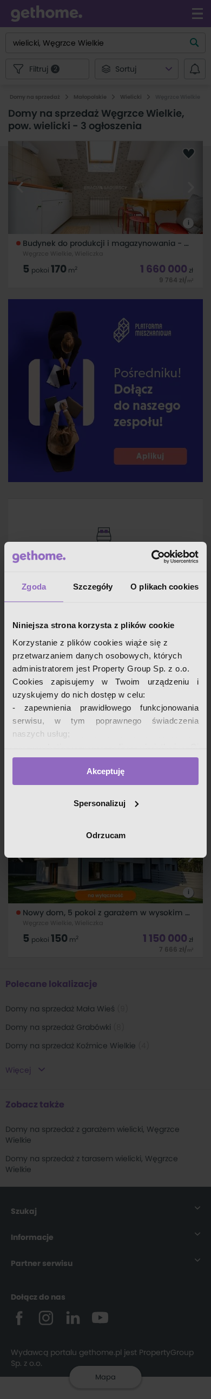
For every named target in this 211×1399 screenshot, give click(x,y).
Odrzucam (106, 834)
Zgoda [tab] (34, 586)
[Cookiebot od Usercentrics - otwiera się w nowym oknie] (152, 556)
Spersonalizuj (100, 803)
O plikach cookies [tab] (164, 586)
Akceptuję (105, 771)
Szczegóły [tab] (93, 586)
